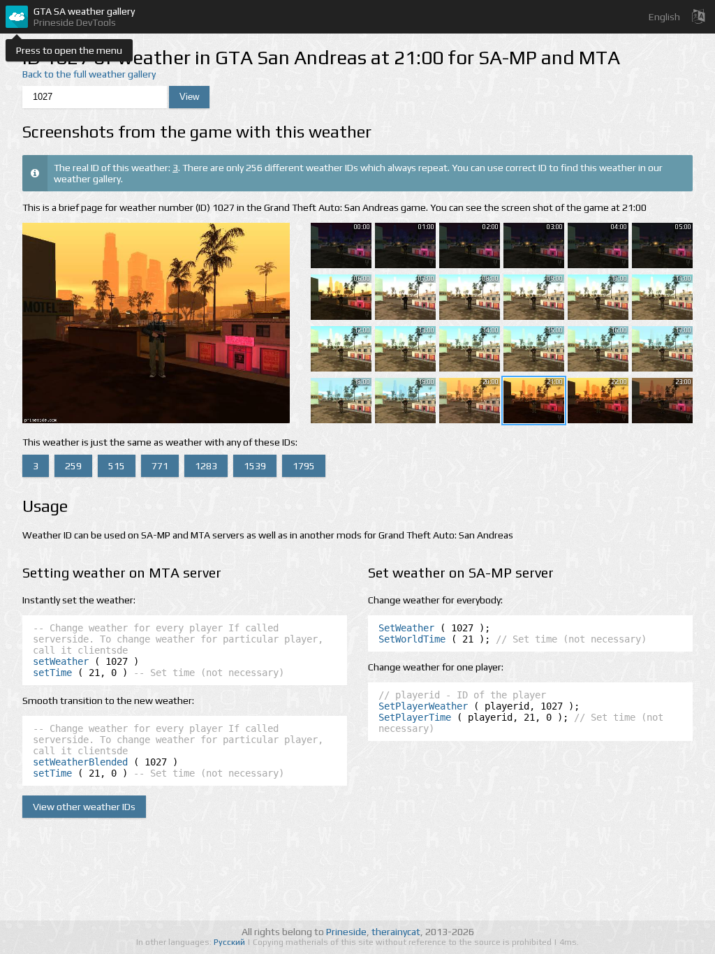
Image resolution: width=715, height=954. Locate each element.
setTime (52, 672)
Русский (230, 942)
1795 (304, 465)
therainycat (395, 931)
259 (73, 465)
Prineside (346, 931)
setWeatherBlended (80, 762)
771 (160, 465)
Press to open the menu (69, 50)
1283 (206, 465)
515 (116, 465)
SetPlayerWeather (423, 706)
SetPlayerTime (414, 717)
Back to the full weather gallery (89, 74)
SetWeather (406, 627)
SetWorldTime (411, 639)
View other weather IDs (84, 806)
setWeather (61, 661)
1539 (255, 465)
